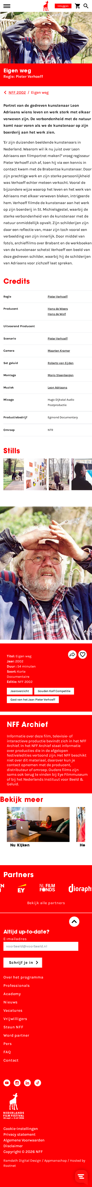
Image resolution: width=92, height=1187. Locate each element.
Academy (12, 993)
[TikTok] (37, 1082)
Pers (7, 1043)
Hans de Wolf (57, 314)
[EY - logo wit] (14, 888)
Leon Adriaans (57, 387)
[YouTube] (6, 1082)
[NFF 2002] (5, 92)
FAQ (7, 1052)
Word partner (16, 1035)
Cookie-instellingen (20, 1128)
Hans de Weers (58, 309)
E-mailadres (15, 939)
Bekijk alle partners (46, 903)
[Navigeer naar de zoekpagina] (86, 6)
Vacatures (12, 1010)
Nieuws (10, 1002)
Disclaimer (13, 1146)
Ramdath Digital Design (22, 1160)
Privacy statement (19, 1134)
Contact (11, 1060)
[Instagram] (17, 1082)
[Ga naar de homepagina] (46, 6)
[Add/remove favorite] (82, 654)
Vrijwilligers (15, 1018)
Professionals (16, 985)
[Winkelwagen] (77, 6)
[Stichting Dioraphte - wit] (75, 888)
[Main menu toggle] (6, 6)
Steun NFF (13, 1027)
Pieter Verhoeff (58, 296)
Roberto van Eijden (61, 363)
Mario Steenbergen (61, 375)
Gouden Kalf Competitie (54, 691)
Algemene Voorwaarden (24, 1140)
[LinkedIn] (27, 1082)
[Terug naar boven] (74, 922)
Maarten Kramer (59, 351)
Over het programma (23, 977)
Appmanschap (55, 1160)
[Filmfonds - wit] (39, 888)
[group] (38, 829)
